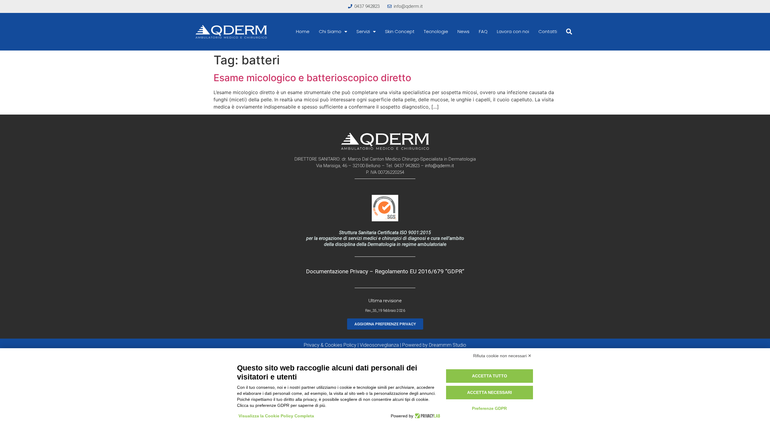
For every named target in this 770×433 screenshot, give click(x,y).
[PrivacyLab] (426, 416)
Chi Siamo (330, 31)
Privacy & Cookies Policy (330, 345)
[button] (569, 32)
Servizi (363, 31)
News (463, 31)
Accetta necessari (489, 392)
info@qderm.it (439, 165)
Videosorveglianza (379, 345)
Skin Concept (399, 31)
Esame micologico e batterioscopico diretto (312, 78)
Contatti (547, 31)
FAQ (483, 31)
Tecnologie (436, 31)
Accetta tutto (489, 375)
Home (303, 31)
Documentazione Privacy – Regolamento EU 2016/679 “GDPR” (385, 271)
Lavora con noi (513, 31)
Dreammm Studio (447, 345)
